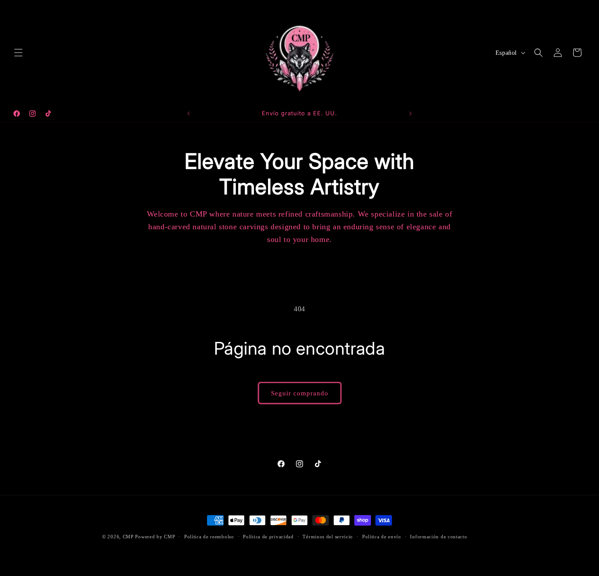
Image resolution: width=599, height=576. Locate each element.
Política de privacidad (268, 536)
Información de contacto (438, 536)
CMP (128, 536)
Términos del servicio (328, 536)
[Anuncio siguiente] (410, 113)
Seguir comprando (299, 393)
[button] (18, 52)
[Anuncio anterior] (188, 113)
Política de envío (381, 536)
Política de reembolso (209, 536)
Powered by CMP (155, 536)
